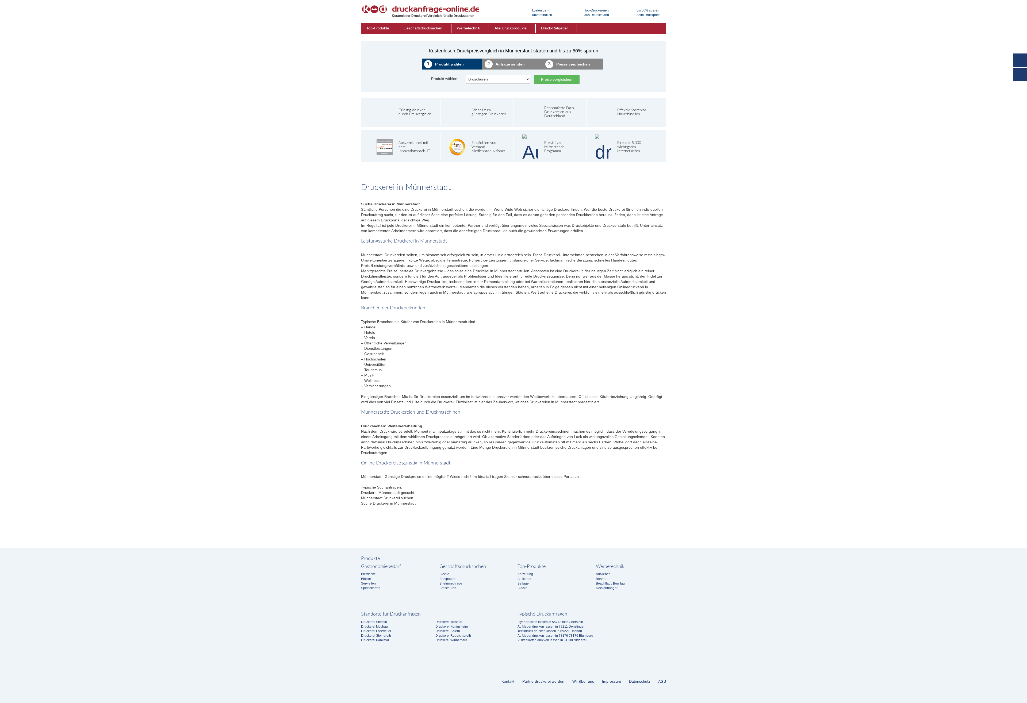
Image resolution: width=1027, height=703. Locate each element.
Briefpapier (447, 579)
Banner (601, 579)
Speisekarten (370, 588)
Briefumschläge (450, 583)
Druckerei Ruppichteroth (453, 635)
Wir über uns (583, 681)
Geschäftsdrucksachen (423, 28)
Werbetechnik (468, 28)
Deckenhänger (607, 588)
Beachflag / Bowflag (610, 583)
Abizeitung (525, 574)
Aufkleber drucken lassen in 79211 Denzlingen (551, 626)
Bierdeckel (369, 574)
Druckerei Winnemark (451, 640)
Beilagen (524, 583)
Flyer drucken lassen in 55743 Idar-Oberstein (550, 622)
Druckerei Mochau (374, 626)
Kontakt (507, 681)
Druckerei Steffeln (374, 622)
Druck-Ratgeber (554, 28)
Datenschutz (639, 681)
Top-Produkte (377, 28)
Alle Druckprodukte (511, 28)
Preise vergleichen (556, 79)
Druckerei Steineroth (376, 635)
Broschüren (447, 588)
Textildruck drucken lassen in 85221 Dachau (550, 631)
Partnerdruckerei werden (543, 681)
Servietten (368, 583)
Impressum (611, 681)
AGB (662, 681)
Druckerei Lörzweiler (376, 631)
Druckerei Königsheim (451, 626)
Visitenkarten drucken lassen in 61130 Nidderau (552, 640)
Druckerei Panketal (375, 640)
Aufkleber (524, 579)
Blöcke (366, 579)
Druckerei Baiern (447, 631)
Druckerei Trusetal (448, 622)
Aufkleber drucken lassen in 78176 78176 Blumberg (555, 635)
